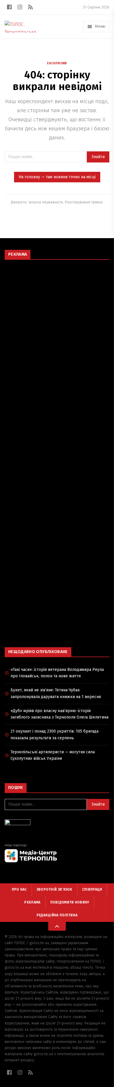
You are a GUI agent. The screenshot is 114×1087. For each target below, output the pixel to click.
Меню (100, 26)
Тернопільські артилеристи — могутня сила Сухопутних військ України (53, 755)
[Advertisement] (57, 323)
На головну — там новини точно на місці (57, 176)
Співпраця (92, 889)
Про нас (19, 889)
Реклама (32, 902)
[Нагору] (57, 926)
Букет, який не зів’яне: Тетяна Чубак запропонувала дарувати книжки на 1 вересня (56, 693)
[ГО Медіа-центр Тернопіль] (57, 853)
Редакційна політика (57, 915)
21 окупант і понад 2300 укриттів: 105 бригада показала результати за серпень (55, 734)
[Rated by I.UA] (57, 823)
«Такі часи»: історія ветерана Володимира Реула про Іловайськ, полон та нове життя (57, 673)
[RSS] (30, 7)
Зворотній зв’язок (54, 889)
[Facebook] (9, 7)
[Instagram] (20, 7)
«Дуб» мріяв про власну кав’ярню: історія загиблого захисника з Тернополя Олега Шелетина (59, 714)
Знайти (98, 156)
